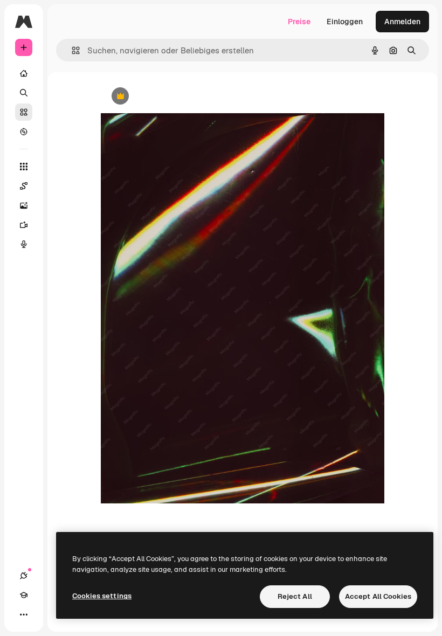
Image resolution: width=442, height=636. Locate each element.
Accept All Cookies (378, 596)
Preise (299, 21)
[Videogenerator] (23, 224)
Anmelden (402, 21)
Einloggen (345, 21)
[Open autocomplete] (71, 50)
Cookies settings (102, 595)
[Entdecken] (23, 131)
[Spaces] (23, 186)
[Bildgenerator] (23, 205)
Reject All (295, 596)
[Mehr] (23, 614)
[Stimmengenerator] (23, 244)
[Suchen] (23, 92)
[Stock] (23, 112)
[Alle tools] (23, 166)
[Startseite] (23, 73)
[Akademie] (23, 595)
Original (170, 97)
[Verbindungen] (23, 575)
